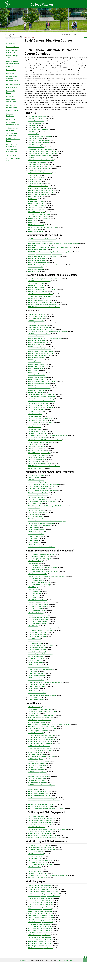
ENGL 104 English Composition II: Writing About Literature (45, 254)
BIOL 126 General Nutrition (36, 565)
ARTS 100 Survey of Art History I (37, 116)
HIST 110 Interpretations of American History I (41, 399)
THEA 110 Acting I (33, 220)
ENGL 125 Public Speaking (35, 269)
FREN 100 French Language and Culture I (39, 907)
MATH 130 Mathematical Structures (38, 493)
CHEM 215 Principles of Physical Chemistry (40, 654)
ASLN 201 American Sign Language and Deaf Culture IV (44, 896)
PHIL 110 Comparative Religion (37, 459)
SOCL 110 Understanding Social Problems (40, 791)
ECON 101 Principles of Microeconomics (39, 720)
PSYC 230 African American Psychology (39, 776)
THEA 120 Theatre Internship (36, 225)
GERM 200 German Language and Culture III (40, 920)
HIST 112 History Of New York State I (38, 403)
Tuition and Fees (11, 70)
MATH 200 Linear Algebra (35, 516)
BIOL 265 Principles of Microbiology (38, 619)
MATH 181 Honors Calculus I (36, 510)
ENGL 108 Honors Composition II (37, 260)
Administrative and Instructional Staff (11, 151)
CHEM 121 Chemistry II (34, 641)
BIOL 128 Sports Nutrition (35, 569)
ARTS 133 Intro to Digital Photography (39, 140)
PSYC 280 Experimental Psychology (38, 787)
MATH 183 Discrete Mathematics (37, 512)
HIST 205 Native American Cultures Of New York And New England (47, 435)
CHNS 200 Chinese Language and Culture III (40, 902)
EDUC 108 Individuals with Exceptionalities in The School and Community (49, 724)
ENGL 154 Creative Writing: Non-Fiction (39, 355)
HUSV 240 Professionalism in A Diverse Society (41, 296)
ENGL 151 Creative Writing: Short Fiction (39, 188)
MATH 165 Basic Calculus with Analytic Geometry (42, 501)
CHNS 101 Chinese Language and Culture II (40, 900)
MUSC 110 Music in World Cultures (38, 216)
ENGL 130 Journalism (34, 271)
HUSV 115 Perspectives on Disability (38, 731)
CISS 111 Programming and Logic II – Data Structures (43, 484)
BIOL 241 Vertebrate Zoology (36, 613)
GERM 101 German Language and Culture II (40, 917)
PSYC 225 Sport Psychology (36, 774)
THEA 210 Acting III (33, 229)
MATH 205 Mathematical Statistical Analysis (40, 519)
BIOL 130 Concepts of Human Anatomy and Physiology (44, 572)
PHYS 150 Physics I (33, 538)
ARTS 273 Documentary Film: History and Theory (42, 166)
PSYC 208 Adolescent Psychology (37, 763)
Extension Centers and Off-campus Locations (12, 62)
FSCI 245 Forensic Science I (35, 656)
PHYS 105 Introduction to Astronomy (38, 667)
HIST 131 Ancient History (35, 416)
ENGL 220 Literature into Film (36, 201)
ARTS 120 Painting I (33, 132)
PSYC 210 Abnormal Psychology (37, 767)
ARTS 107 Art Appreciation (35, 123)
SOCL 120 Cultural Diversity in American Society (42, 302)
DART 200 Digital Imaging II (36, 179)
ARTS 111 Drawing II (33, 127)
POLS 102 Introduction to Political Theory (40, 741)
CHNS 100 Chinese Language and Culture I (40, 898)
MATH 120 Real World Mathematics (38, 488)
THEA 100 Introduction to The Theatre (39, 218)
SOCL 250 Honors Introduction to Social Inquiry (41, 804)
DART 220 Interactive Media (36, 184)
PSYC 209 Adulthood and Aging (37, 765)
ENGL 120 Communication (35, 267)
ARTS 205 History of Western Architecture (40, 149)
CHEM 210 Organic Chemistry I (37, 650)
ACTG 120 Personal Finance (36, 475)
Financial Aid (10, 73)
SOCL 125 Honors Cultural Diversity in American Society (44, 305)
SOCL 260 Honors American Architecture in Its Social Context (45, 808)
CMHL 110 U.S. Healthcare (35, 816)
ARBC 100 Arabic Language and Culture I (39, 885)
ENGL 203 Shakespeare (34, 362)
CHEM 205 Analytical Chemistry (37, 647)
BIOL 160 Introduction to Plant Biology (39, 585)
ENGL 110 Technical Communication (38, 262)
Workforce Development (10, 115)
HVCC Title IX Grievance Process (13, 140)
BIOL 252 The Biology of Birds (36, 615)
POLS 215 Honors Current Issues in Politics (40, 750)
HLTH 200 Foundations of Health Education (40, 442)
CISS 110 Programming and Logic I (38, 482)
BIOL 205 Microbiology (34, 591)
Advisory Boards (11, 155)
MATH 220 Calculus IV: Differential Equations (41, 523)
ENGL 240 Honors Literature (36, 392)
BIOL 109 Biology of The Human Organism (40, 559)
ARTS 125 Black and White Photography (39, 136)
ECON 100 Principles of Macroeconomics (40, 718)
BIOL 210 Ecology (33, 598)
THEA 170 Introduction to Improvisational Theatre (42, 227)
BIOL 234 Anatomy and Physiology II (38, 606)
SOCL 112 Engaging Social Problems (38, 793)
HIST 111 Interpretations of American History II (41, 401)
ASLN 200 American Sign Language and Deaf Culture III (44, 894)
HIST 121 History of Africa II (36, 412)
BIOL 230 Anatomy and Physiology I (38, 604)
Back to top (85, 960)
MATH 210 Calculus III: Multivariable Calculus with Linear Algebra (47, 521)
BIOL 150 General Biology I (35, 578)
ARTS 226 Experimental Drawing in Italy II (40, 158)
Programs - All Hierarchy (10, 92)
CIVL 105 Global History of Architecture (39, 168)
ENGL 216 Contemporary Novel (37, 373)
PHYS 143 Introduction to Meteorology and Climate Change (45, 682)
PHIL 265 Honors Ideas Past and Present (39, 464)
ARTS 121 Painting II (33, 134)
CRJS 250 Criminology (34, 713)
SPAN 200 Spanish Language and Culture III (40, 946)
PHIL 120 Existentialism (34, 461)
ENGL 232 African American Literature (39, 383)
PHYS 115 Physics (33, 527)
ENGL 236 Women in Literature (37, 292)
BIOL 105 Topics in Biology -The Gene (38, 556)
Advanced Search (10, 39)
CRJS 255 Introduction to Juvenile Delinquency (41, 715)
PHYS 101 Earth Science (34, 665)
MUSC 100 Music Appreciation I (37, 207)
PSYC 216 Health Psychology (36, 770)
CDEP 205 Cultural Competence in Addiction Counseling (44, 279)
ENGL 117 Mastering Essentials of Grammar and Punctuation (45, 265)
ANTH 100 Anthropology (35, 707)
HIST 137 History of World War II (37, 420)
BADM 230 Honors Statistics (36, 480)
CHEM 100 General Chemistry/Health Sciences (41, 630)
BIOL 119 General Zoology (35, 561)
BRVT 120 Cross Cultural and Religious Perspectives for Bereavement (48, 332)
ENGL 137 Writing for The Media (37, 347)
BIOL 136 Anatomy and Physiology (38, 574)
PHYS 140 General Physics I (36, 534)
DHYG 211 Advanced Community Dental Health (41, 486)
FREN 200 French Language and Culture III (40, 911)
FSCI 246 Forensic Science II (36, 658)
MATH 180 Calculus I (34, 508)
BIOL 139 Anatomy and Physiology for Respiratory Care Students (46, 576)
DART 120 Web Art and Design (36, 177)
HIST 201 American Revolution (36, 431)
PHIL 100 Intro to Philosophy (36, 457)
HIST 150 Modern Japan (34, 429)
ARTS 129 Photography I (35, 138)
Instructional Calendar (12, 47)
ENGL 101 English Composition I (37, 245)
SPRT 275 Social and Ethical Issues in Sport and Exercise (44, 307)
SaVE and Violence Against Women (11, 134)
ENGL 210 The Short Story (35, 197)
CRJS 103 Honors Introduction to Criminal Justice (42, 239)
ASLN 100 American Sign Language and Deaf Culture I (43, 889)
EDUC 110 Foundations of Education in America (41, 726)
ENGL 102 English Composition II (37, 249)
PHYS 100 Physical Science (35, 662)
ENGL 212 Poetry (32, 199)
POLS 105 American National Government (40, 744)
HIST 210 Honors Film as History (37, 205)
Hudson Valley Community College (7, 4)
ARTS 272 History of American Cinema (39, 164)
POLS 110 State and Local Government (39, 746)
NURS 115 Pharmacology (35, 660)
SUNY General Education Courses (11, 106)
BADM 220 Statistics (33, 478)
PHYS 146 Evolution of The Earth (37, 686)
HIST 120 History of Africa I (35, 409)
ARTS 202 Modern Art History (36, 147)
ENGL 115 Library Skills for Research (38, 342)
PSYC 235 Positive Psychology (36, 778)
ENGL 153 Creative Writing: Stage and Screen (41, 192)
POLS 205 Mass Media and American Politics (41, 748)
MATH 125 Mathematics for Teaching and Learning (42, 491)
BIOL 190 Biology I (33, 587)
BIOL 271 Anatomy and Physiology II (38, 624)
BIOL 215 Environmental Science (37, 600)
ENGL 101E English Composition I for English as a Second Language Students (50, 247)
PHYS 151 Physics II (33, 540)
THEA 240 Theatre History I (35, 231)
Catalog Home (10, 43)
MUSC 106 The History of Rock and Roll (39, 214)
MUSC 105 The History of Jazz (36, 212)
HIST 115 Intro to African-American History (40, 294)
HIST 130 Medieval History (35, 414)
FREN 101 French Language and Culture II (40, 909)
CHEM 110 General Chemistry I (37, 634)
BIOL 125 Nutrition (33, 563)
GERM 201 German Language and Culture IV (40, 922)
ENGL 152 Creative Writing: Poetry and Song (40, 190)
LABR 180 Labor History (34, 444)
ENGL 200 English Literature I (36, 357)
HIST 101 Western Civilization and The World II (41, 396)
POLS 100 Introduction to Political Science (40, 737)
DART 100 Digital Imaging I (35, 171)
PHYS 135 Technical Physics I (36, 529)
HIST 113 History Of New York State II (39, 405)
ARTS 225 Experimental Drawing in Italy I (39, 155)
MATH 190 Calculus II (34, 514)
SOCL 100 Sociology (33, 298)
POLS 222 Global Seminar (35, 752)
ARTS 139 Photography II (35, 145)
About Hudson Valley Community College (12, 51)
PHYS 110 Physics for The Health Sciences (40, 525)
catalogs (22, 960)
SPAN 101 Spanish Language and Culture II (40, 943)
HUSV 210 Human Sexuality (36, 733)
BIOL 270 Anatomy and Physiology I (38, 621)
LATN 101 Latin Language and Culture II (39, 935)
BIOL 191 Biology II (33, 589)
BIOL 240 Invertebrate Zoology (36, 611)
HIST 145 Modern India (34, 427)
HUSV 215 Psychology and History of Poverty (41, 735)
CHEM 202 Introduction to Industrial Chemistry (41, 645)
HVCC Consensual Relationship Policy (11, 145)
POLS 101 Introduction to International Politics (41, 739)
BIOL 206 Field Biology (34, 593)
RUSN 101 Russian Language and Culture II (40, 939)
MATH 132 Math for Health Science (38, 495)
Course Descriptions (12, 110)
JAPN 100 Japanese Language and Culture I (40, 928)
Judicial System (10, 119)
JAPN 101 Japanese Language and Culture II (40, 930)
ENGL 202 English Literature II (36, 285)
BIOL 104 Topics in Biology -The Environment (41, 554)
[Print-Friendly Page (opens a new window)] (85, 37)
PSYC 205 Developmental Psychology (38, 761)
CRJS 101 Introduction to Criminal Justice (39, 709)
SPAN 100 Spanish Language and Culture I (40, 941)
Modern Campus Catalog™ (65, 960)
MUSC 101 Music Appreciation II (37, 210)
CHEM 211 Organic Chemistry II (37, 652)
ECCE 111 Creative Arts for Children (38, 186)
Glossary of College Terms (12, 57)
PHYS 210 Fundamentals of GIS (37, 693)
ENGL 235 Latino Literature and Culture (39, 388)
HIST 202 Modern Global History (37, 433)
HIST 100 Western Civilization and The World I (41, 394)
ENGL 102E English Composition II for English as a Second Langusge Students (50, 252)
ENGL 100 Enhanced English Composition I (40, 241)
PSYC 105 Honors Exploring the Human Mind (41, 757)
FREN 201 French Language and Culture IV (40, 913)
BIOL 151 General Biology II (36, 580)
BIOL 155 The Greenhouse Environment (39, 582)
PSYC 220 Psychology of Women (37, 772)
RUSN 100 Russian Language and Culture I (40, 937)
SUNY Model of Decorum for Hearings (12, 124)
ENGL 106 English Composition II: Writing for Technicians (44, 256)
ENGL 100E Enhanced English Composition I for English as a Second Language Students (53, 243)
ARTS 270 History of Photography (37, 162)
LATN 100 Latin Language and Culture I (39, 933)
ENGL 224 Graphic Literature (36, 203)
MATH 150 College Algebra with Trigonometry (41, 499)
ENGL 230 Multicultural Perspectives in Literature (42, 289)
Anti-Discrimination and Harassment (13, 129)
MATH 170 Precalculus (34, 503)
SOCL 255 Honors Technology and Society (40, 806)
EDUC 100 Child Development (36, 722)
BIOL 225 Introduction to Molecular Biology (40, 602)
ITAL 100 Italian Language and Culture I (39, 924)
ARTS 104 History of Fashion (36, 121)
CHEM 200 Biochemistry (35, 643)
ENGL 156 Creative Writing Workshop (38, 194)
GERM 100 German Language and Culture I (40, 915)
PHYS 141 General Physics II (36, 536)
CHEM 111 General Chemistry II (37, 637)
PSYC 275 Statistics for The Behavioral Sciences (41, 547)
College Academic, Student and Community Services (12, 79)
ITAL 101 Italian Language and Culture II (39, 926)
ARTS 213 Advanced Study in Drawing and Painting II (43, 153)
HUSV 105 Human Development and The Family (42, 728)
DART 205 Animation (34, 181)
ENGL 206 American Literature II (37, 287)
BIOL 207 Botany (32, 595)
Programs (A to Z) (11, 87)
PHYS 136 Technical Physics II (36, 532)
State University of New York (13, 159)
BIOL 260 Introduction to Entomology (38, 617)
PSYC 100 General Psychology (36, 754)
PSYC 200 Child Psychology (35, 759)
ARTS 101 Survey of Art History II (37, 119)
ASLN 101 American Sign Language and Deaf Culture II (43, 891)
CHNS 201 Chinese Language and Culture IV (40, 904)
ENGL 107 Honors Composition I (37, 258)
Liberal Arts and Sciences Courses (11, 101)
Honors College (10, 96)
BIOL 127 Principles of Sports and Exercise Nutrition (43, 567)
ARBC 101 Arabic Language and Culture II (40, 887)
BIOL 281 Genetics (33, 626)
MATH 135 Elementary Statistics (37, 497)
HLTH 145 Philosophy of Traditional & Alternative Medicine (45, 440)
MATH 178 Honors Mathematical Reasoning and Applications (45, 506)
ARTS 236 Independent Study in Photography (41, 160)
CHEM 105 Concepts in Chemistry (37, 632)
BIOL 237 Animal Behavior (35, 608)
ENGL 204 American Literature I (37, 364)
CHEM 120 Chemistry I (34, 639)
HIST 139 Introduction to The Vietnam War (40, 422)
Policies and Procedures (13, 84)
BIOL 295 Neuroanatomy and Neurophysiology (41, 628)
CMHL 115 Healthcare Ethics (36, 283)
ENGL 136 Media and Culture (36, 344)
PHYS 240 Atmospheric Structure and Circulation (42, 695)
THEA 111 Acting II (33, 223)
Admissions (9, 66)
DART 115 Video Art (33, 175)
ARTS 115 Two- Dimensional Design (38, 129)
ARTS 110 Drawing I (33, 125)
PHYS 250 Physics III (33, 542)
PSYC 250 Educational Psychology (37, 783)
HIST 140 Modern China (34, 425)
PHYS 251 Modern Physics (35, 545)
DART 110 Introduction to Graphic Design (40, 173)
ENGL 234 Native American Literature (38, 386)
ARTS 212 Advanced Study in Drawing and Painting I (43, 151)
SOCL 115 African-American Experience (39, 300)
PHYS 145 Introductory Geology (37, 684)
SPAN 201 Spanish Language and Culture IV (40, 948)
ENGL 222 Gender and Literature (37, 377)
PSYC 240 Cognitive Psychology (37, 780)
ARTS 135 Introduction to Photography (39, 142)
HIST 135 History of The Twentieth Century (40, 418)
